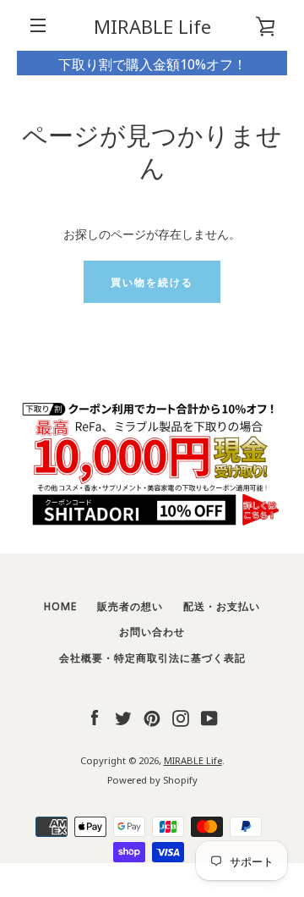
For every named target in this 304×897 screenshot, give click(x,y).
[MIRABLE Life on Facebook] (94, 715)
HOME (60, 605)
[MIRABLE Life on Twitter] (123, 715)
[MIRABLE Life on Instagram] (180, 715)
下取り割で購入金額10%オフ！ (152, 63)
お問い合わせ (152, 630)
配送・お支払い (221, 605)
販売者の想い (130, 605)
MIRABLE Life (152, 25)
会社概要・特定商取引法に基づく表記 (152, 657)
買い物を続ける (152, 281)
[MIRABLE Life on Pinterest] (152, 715)
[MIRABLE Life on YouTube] (209, 715)
